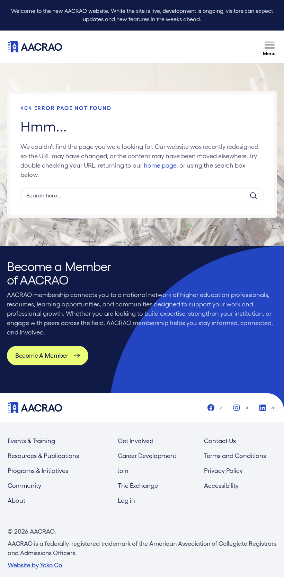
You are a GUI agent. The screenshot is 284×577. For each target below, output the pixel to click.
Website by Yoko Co (35, 565)
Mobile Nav (269, 47)
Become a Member (41, 355)
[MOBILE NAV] (269, 47)
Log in (126, 500)
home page (160, 165)
